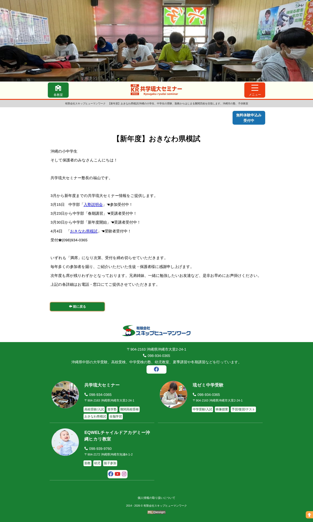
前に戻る (79, 306)
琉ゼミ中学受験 (208, 384)
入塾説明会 (93, 204)
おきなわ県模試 (83, 231)
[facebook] (156, 370)
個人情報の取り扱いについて (156, 497)
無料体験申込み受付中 (249, 117)
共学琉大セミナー (102, 384)
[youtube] (117, 474)
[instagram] (124, 474)
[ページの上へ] (309, 514)
